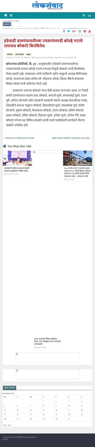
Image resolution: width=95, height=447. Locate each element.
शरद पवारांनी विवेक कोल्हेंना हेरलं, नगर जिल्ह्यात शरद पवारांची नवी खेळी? (47, 341)
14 (31, 410)
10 (69, 405)
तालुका (28, 54)
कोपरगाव (9, 54)
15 (43, 410)
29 (44, 419)
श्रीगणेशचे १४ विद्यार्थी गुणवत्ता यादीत (18, 138)
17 (69, 410)
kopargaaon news (40, 57)
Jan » (10, 425)
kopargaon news (59, 57)
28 (31, 419)
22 (44, 414)
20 (18, 414)
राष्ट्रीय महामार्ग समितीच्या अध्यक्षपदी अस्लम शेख (72, 138)
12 (5, 410)
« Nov (5, 425)
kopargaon (50, 57)
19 (5, 414)
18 (82, 410)
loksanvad (27, 57)
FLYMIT (5, 439)
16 (56, 410)
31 (69, 419)
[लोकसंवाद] (5, 15)
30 (56, 419)
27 (18, 419)
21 (31, 414)
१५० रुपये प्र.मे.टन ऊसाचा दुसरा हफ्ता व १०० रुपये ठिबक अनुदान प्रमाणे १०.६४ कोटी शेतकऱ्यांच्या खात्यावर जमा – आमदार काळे (77, 172)
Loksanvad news (71, 57)
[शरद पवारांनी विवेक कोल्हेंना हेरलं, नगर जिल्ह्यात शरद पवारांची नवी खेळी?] (47, 152)
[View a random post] (89, 16)
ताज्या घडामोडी (19, 54)
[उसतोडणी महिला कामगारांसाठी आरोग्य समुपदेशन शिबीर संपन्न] (17, 152)
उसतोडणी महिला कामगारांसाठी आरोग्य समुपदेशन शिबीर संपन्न (16, 169)
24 (69, 414)
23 (56, 414)
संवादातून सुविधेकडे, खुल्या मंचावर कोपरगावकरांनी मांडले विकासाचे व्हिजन (33, 27)
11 (81, 405)
